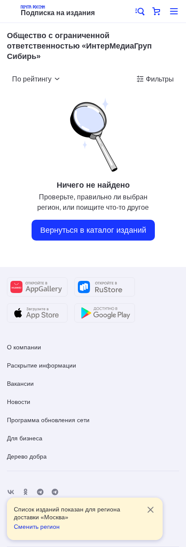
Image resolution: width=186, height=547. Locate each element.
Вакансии (20, 383)
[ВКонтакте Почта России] (10, 492)
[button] (139, 11)
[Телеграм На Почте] (40, 492)
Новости (18, 401)
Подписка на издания (58, 12)
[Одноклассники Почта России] (25, 492)
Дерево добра (27, 456)
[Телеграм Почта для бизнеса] (55, 492)
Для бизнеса (24, 438)
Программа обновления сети (48, 420)
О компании (24, 347)
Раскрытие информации (41, 365)
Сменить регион (37, 526)
